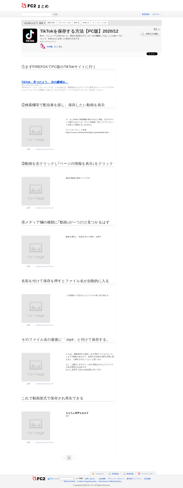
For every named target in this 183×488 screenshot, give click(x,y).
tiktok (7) (86, 22)
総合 (41, 23)
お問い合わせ (90, 479)
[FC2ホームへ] (38, 479)
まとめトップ (29, 23)
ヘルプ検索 (78, 478)
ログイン (156, 14)
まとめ (43, 6)
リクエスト (100, 474)
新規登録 (145, 14)
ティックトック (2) (99, 22)
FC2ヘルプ (54, 479)
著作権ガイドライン (134, 479)
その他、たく (52, 46)
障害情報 (130, 474)
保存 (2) (76, 22)
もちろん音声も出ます (77, 413)
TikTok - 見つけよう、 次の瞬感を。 (44, 82)
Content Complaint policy (87, 481)
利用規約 (115, 474)
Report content (69, 481)
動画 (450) (51, 22)
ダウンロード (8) (64, 22)
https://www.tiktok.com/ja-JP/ (31, 85)
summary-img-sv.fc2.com (44, 149)
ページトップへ (147, 474)
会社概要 (102, 479)
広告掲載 (147, 479)
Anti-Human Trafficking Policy (110, 481)
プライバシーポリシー (116, 479)
